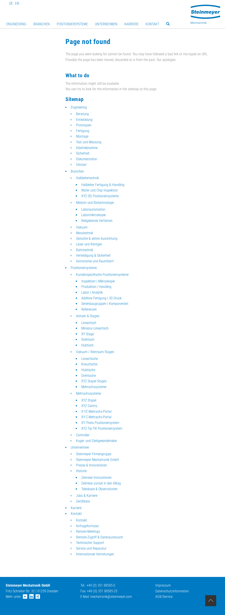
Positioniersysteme (72, 24)
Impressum (163, 585)
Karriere (131, 24)
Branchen (41, 24)
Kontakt (152, 24)
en (17, 3)
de (11, 3)
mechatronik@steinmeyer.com (111, 597)
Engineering (16, 24)
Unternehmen (106, 24)
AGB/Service (163, 597)
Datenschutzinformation (172, 591)
